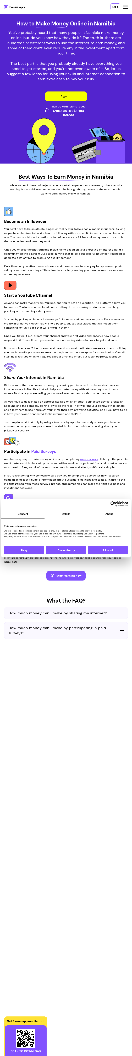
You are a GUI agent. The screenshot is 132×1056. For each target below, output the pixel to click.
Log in (115, 7)
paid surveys (89, 459)
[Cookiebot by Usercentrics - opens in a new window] (113, 503)
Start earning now (68, 575)
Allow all (108, 550)
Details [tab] (66, 513)
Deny (24, 550)
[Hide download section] (42, 1021)
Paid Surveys (43, 451)
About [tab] (109, 513)
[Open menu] (125, 6)
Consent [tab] (23, 513)
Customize (64, 550)
